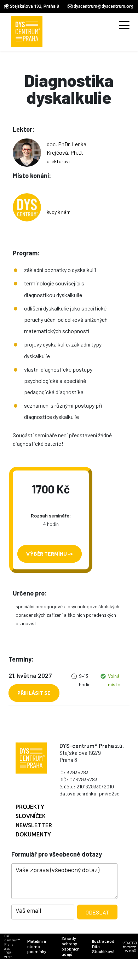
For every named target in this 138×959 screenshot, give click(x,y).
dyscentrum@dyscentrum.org (103, 6)
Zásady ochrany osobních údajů (71, 946)
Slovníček (31, 816)
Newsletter (34, 825)
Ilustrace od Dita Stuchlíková (103, 946)
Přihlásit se (34, 693)
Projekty (30, 807)
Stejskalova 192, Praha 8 (34, 6)
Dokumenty (33, 834)
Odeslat (97, 912)
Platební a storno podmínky (36, 946)
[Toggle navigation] (124, 24)
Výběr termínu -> (49, 554)
